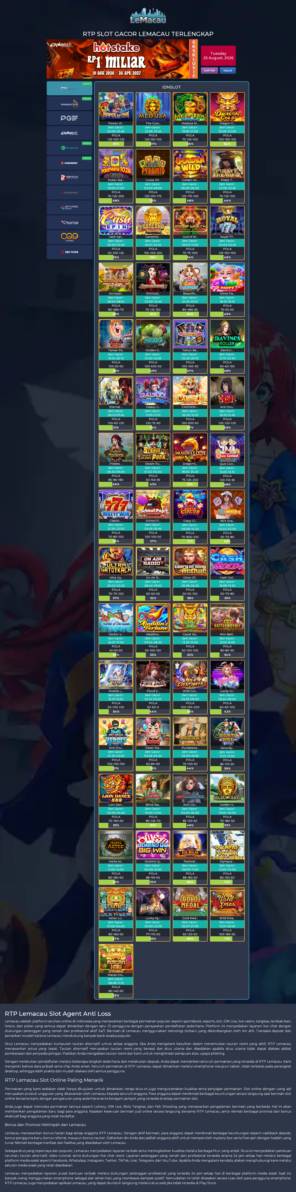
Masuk (228, 70)
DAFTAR (209, 70)
